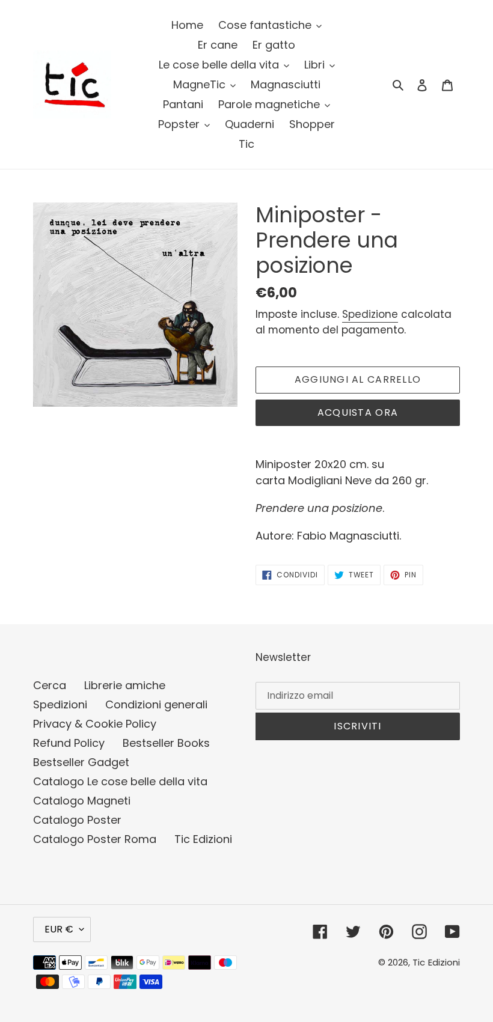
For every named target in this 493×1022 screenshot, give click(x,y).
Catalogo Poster (77, 819)
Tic (418, 962)
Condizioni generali (156, 704)
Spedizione (370, 314)
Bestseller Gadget (81, 762)
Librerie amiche (124, 685)
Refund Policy (69, 742)
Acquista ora (357, 412)
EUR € (58, 929)
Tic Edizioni (203, 839)
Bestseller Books (166, 742)
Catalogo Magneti (81, 800)
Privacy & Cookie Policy (94, 723)
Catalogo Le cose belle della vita (120, 781)
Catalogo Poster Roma (94, 839)
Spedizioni (60, 704)
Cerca (49, 685)
